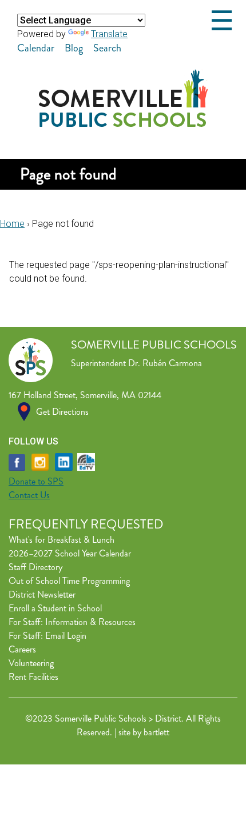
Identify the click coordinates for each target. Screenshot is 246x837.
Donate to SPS (36, 481)
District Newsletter (42, 594)
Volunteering (31, 663)
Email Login (65, 635)
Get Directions (62, 411)
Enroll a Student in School (55, 608)
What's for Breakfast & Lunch (61, 539)
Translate (109, 34)
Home (12, 223)
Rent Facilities (33, 676)
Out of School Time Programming (69, 580)
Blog (74, 48)
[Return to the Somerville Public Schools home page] (123, 123)
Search (107, 48)
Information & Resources (90, 621)
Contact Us (29, 495)
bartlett (156, 732)
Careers (22, 649)
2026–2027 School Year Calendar (70, 553)
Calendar (35, 48)
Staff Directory (35, 567)
